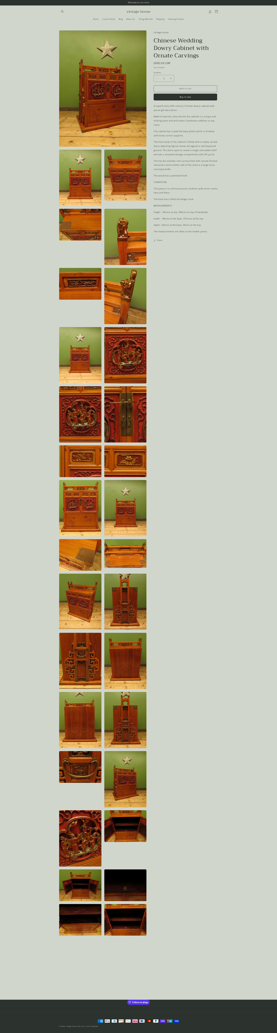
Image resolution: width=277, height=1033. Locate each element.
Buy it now (185, 97)
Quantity (157, 73)
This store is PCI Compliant (87, 1026)
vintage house (71, 1026)
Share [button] (159, 240)
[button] (62, 11)
